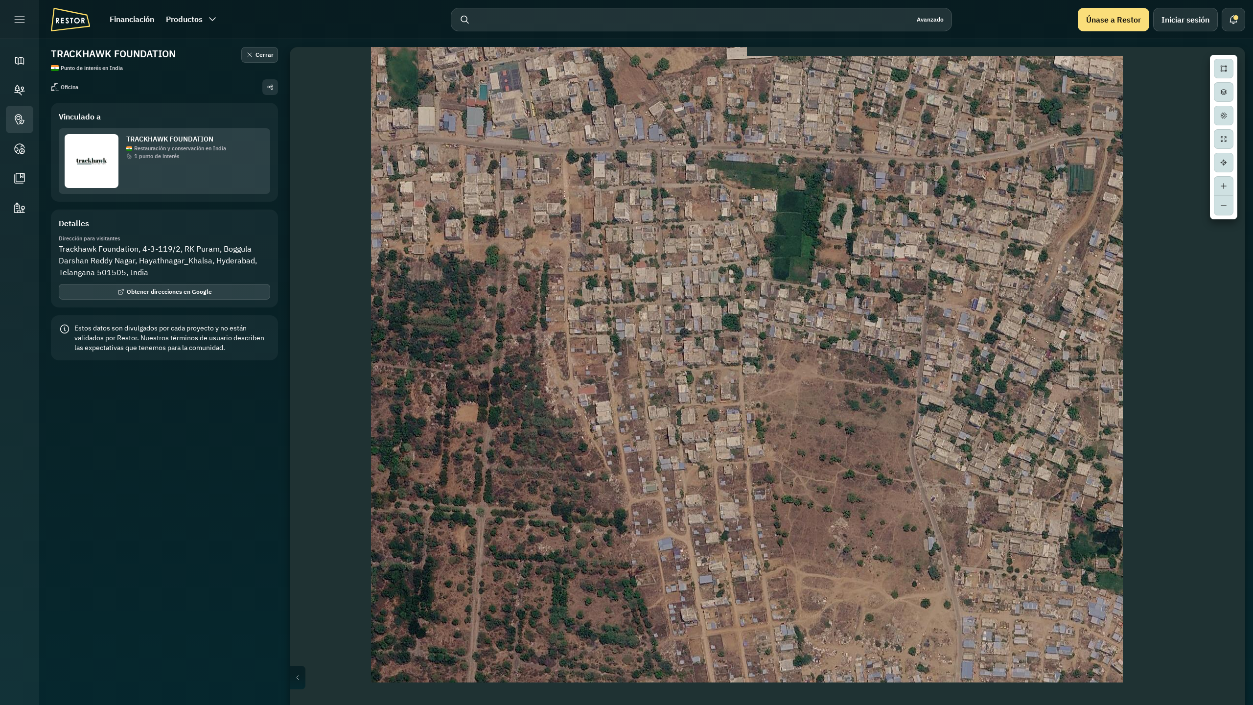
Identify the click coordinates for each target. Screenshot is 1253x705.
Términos (1231, 701)
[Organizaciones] (19, 207)
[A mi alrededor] (1223, 162)
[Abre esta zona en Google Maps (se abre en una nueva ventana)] (308, 698)
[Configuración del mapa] (1223, 115)
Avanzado (930, 19)
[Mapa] (19, 60)
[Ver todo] (1223, 139)
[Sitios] (19, 90)
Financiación (132, 19)
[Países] (19, 149)
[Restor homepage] (70, 19)
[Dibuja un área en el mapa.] (1223, 68)
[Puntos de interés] (19, 119)
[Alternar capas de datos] (1223, 92)
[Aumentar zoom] (1223, 186)
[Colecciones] (19, 178)
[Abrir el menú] (19, 19)
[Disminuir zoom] (1223, 205)
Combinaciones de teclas (1073, 701)
